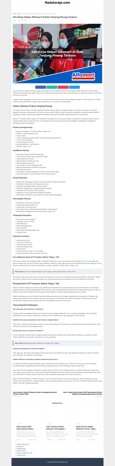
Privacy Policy (21, 451)
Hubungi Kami (21, 448)
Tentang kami (21, 455)
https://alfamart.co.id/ (79, 261)
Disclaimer (20, 446)
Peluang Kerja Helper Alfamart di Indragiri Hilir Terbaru (40, 343)
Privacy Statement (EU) (24, 453)
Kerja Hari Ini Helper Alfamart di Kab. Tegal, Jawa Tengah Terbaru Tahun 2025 (49, 271)
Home (14, 13)
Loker (19, 13)
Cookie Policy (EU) (22, 444)
